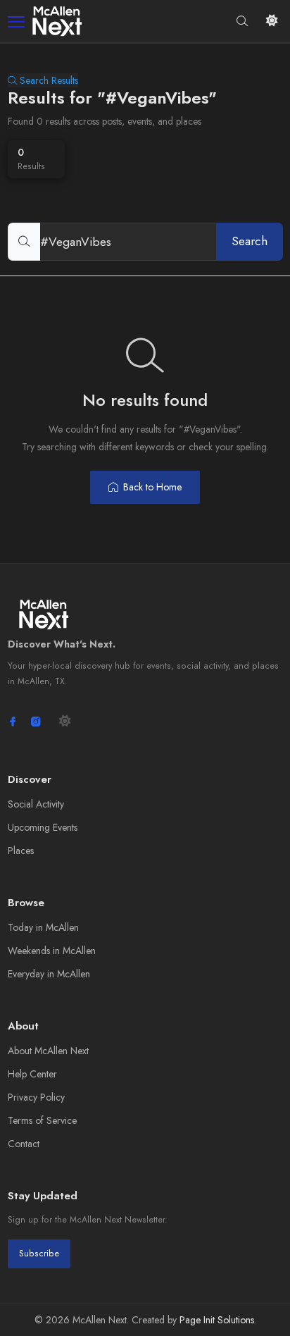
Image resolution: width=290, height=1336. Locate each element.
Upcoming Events (42, 827)
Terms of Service (42, 1120)
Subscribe (39, 1253)
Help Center (32, 1074)
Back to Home (152, 487)
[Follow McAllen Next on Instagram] (36, 722)
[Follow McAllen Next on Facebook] (13, 722)
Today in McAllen (43, 927)
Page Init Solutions (216, 1320)
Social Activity (36, 804)
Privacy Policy (36, 1097)
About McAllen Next (48, 1051)
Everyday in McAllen (49, 974)
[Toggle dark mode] (272, 21)
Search (249, 241)
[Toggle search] (242, 21)
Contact (23, 1144)
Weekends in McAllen (52, 951)
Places (21, 850)
